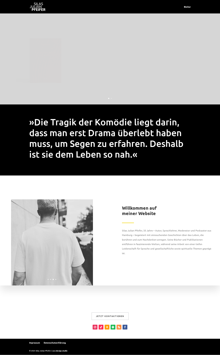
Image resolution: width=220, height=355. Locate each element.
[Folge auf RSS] (119, 327)
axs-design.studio (60, 350)
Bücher (187, 7)
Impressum (34, 342)
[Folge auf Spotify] (113, 327)
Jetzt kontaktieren (110, 316)
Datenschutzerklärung (55, 342)
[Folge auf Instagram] (95, 327)
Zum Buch (126, 69)
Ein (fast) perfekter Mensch (160, 47)
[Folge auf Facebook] (125, 327)
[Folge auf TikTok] (101, 327)
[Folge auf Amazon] (107, 327)
